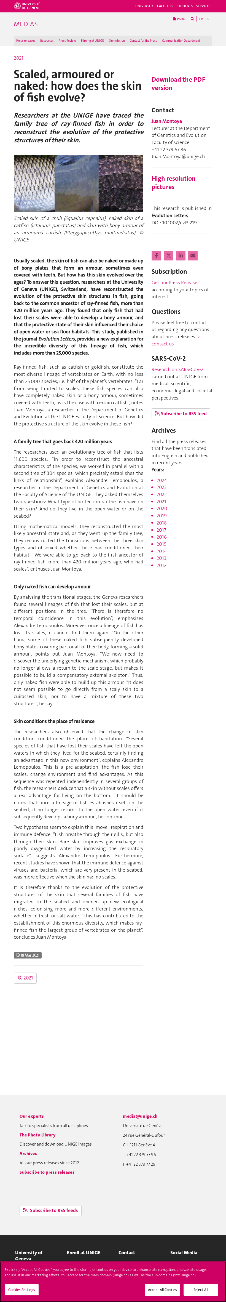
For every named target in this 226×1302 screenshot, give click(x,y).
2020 (162, 508)
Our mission (117, 41)
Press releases (25, 41)
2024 (162, 480)
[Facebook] (157, 255)
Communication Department (181, 41)
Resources (47, 41)
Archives (28, 1153)
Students (185, 6)
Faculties (165, 6)
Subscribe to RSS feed (184, 413)
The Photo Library (38, 1135)
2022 (162, 494)
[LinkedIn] (181, 255)
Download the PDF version (178, 83)
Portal (180, 19)
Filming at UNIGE (92, 41)
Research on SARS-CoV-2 (177, 369)
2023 (162, 487)
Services (203, 6)
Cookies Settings (21, 1289)
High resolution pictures (174, 182)
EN (207, 19)
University (144, 6)
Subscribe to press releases (47, 1172)
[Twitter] (169, 255)
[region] (113, 1281)
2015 (161, 544)
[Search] (192, 19)
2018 (162, 523)
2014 (162, 551)
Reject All (200, 1289)
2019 (162, 515)
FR (201, 19)
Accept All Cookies (162, 1289)
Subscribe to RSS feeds (53, 1210)
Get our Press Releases (176, 282)
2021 (18, 58)
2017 (161, 530)
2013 (161, 558)
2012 (161, 565)
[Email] (193, 255)
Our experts (32, 1116)
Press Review (67, 41)
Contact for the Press (143, 41)
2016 (162, 537)
